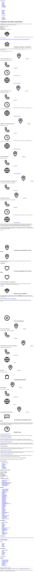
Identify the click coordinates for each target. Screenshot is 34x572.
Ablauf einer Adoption (7, 298)
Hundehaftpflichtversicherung (6, 503)
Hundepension (4, 499)
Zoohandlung (19, 39)
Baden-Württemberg (5, 522)
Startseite (3, 17)
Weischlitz (3, 481)
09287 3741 (15, 100)
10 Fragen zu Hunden (5, 560)
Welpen (3, 514)
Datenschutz (5, 567)
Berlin (3, 523)
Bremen (3, 525)
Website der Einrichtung (17, 83)
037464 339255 (16, 355)
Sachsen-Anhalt (4, 532)
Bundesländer (4, 6)
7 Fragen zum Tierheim (5, 559)
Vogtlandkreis (4, 18)
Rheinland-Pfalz (4, 530)
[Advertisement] (17, 237)
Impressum (1, 567)
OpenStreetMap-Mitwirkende (24, 568)
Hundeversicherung (5, 502)
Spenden (3, 507)
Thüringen (3, 534)
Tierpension (3, 510)
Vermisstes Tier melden (3, 539)
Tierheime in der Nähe (3, 39)
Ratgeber (3, 5)
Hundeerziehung (4, 495)
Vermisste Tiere (10, 39)
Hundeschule (4, 500)
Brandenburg (4, 524)
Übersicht (9, 567)
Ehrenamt (3, 563)
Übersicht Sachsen (23, 457)
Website (15, 362)
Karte (7, 39)
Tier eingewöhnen (4, 517)
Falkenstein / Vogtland (5, 483)
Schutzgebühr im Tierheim (6, 515)
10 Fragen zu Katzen (5, 490)
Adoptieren (14, 39)
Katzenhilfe (3, 504)
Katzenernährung (4, 516)
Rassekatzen (4, 506)
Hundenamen (4, 498)
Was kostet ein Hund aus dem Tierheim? (6, 437)
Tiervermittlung (4, 513)
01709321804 (16, 338)
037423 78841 (16, 396)
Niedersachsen (4, 528)
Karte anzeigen (3, 263)
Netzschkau (3, 485)
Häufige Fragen (27, 39)
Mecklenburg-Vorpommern (6, 527)
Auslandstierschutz (4, 492)
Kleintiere (3, 4)
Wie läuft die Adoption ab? (4, 446)
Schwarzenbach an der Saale (6, 482)
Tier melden (3, 15)
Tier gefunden (23, 39)
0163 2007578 (16, 68)
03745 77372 (15, 190)
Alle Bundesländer (3, 556)
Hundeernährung (4, 494)
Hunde (3, 11)
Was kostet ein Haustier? (5, 518)
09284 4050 (15, 207)
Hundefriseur (4, 496)
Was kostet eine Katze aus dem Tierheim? (6, 441)
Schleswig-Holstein (5, 533)
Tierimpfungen (4, 509)
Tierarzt (17, 39)
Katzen (3, 3)
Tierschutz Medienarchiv (5, 512)
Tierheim (3, 2)
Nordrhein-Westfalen (5, 529)
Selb (2, 480)
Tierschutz (3, 511)
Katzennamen (4, 505)
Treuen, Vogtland (4, 484)
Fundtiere (3, 564)
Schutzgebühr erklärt (13, 298)
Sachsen (3, 531)
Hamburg (3, 526)
